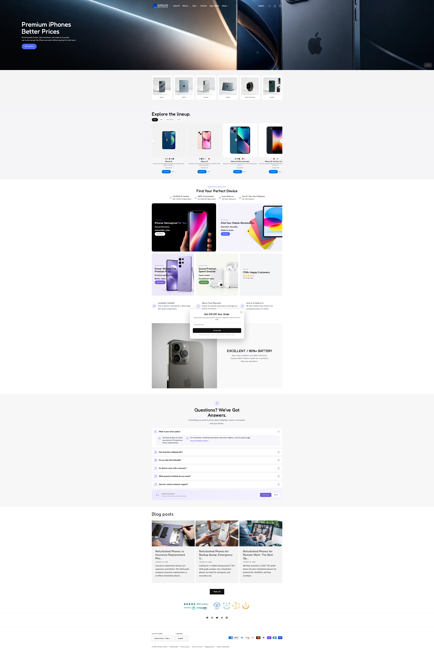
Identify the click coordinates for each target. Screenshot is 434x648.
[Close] (241, 312)
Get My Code (217, 330)
